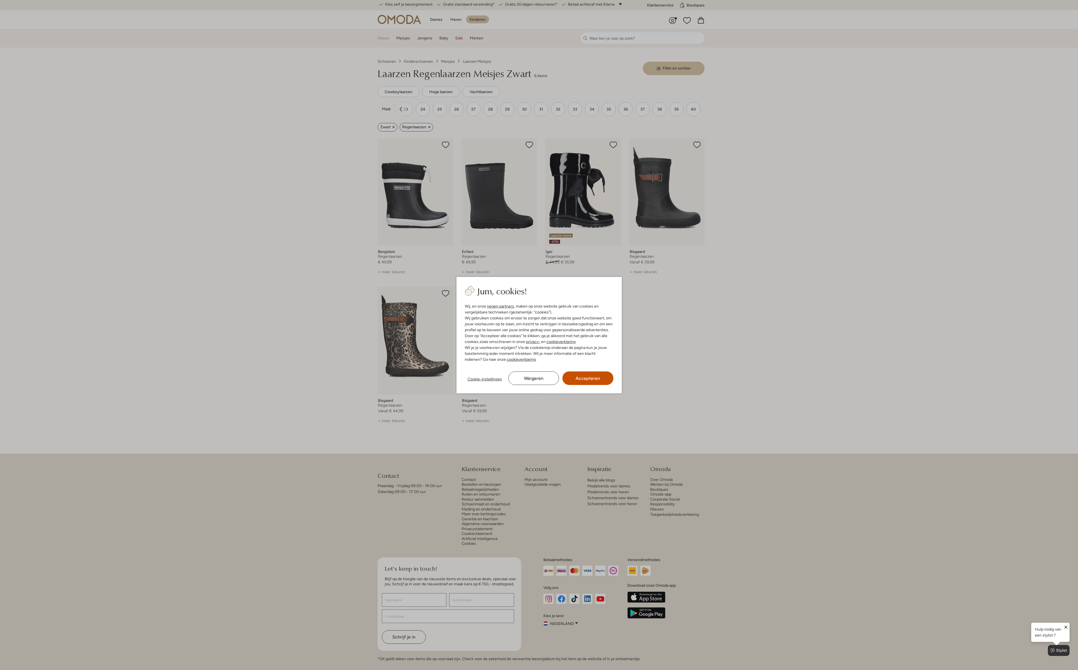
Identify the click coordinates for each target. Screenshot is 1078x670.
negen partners (500, 306)
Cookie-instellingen (485, 379)
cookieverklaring (560, 341)
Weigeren (533, 378)
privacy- (533, 341)
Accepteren (587, 378)
